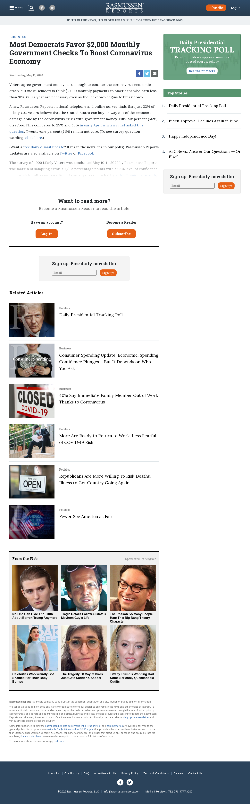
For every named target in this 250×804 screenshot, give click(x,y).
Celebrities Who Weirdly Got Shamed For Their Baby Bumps (33, 678)
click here (33, 137)
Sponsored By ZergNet (140, 559)
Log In (236, 7)
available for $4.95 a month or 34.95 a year (70, 729)
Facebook (86, 153)
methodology (36, 181)
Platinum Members (31, 736)
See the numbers (202, 71)
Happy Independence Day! (192, 136)
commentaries (115, 726)
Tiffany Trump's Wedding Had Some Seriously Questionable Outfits (132, 678)
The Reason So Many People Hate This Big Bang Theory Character (131, 617)
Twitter (66, 153)
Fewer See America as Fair (85, 516)
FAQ (86, 773)
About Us (54, 773)
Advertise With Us (105, 773)
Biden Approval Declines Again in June (203, 121)
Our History (71, 773)
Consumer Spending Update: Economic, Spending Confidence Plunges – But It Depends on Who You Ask (108, 361)
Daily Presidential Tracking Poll (91, 314)
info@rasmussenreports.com (122, 791)
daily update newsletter (136, 717)
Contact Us (195, 773)
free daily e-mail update (43, 147)
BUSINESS (17, 37)
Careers (178, 773)
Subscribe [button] (216, 8)
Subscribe (121, 233)
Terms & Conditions (156, 773)
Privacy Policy (129, 773)
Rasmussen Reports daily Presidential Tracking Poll (73, 726)
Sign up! (108, 273)
